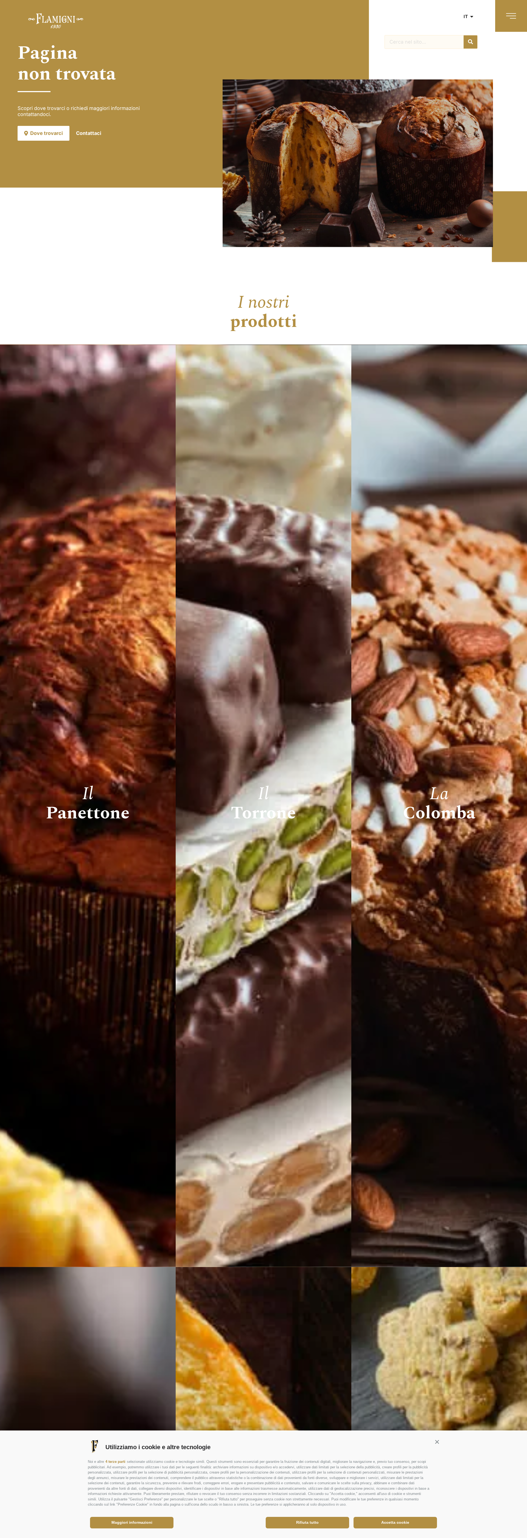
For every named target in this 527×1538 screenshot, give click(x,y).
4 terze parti (115, 1462)
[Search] (470, 42)
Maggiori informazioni (131, 1522)
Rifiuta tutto (307, 1522)
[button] (437, 1442)
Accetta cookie (395, 1522)
